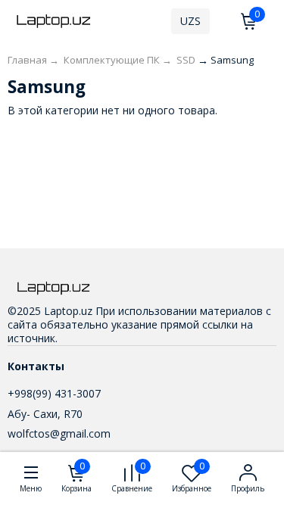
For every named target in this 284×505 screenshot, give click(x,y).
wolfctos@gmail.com (59, 433)
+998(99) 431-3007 (54, 393)
